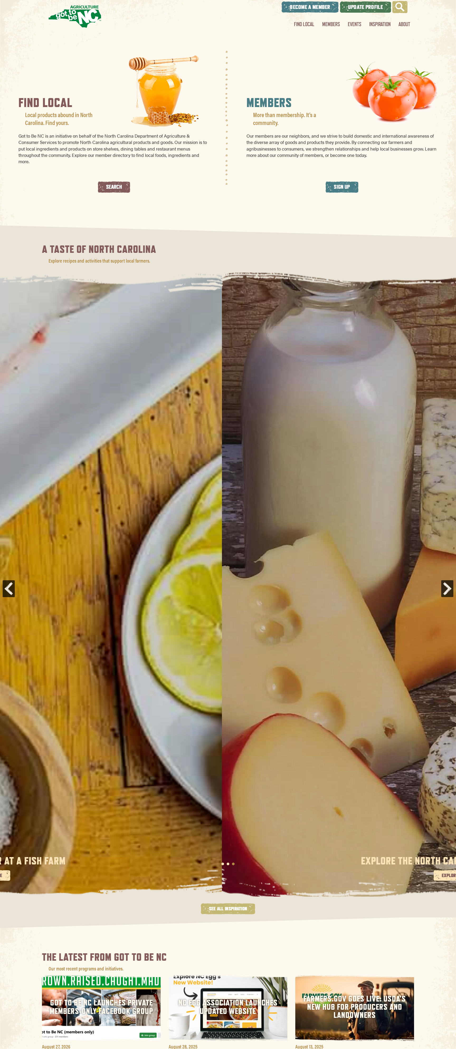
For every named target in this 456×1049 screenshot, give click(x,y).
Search (114, 187)
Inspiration (380, 24)
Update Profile (365, 7)
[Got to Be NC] (75, 16)
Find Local (304, 24)
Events (354, 24)
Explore (228, 875)
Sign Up (342, 187)
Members (331, 24)
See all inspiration (228, 908)
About (404, 24)
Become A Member (310, 7)
